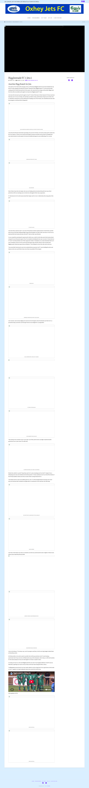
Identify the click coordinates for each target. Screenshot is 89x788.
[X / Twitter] (84, 1)
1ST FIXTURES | (16, 1)
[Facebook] (82, 1)
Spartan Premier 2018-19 (32, 80)
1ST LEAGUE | (8, 1)
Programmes (38, 781)
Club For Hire (54, 781)
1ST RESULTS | (24, 1)
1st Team (44, 781)
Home (33, 781)
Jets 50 (48, 781)
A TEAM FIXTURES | (33, 1)
